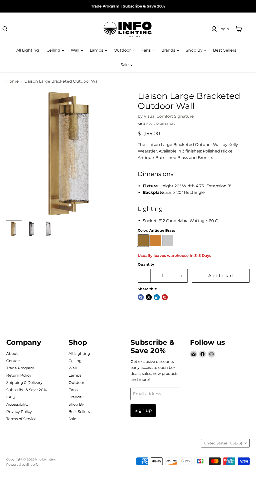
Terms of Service (21, 418)
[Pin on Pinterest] (165, 297)
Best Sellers (224, 50)
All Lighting (27, 50)
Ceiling (53, 50)
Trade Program (105, 6)
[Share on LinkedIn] (157, 297)
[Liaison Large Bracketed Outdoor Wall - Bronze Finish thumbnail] (31, 229)
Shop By (195, 50)
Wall (75, 50)
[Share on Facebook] (141, 297)
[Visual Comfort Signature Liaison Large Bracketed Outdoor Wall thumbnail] (14, 229)
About (12, 353)
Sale (125, 64)
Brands (168, 50)
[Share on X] (149, 297)
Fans (146, 50)
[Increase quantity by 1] (181, 276)
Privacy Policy (19, 411)
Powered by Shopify (22, 464)
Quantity (146, 264)
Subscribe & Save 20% (144, 6)
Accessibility (17, 404)
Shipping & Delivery (24, 382)
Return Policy (18, 375)
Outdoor (123, 50)
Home (12, 81)
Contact (13, 360)
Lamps (97, 50)
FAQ (10, 397)
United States (223, 443)
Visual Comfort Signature (169, 116)
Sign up (143, 410)
